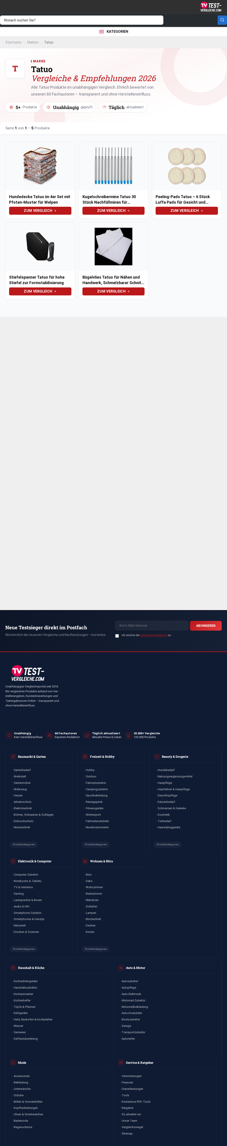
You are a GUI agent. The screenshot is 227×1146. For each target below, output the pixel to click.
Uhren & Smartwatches (28, 1114)
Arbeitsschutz (22, 802)
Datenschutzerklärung (153, 635)
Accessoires (22, 1076)
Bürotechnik (93, 919)
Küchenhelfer (22, 1000)
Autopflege (129, 987)
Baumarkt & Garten (32, 756)
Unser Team (129, 1120)
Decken (91, 925)
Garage (126, 1025)
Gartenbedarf (22, 770)
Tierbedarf (164, 821)
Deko (89, 881)
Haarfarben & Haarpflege (174, 789)
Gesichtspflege (167, 795)
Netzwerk (20, 925)
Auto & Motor (135, 968)
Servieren (20, 1032)
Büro (89, 874)
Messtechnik (22, 827)
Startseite (13, 42)
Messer (18, 1025)
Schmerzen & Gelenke (172, 808)
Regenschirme (23, 1127)
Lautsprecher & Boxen (28, 900)
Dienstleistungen (132, 1089)
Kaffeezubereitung (26, 1038)
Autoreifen (128, 1038)
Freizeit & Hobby (102, 756)
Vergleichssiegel (132, 1127)
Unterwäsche (22, 1089)
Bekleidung (21, 1082)
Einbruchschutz (23, 821)
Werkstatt (20, 776)
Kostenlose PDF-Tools (136, 1101)
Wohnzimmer (94, 887)
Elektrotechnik (23, 808)
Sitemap (127, 1133)
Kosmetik (164, 814)
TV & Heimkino (23, 887)
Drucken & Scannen (26, 932)
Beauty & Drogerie (175, 756)
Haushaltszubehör (25, 987)
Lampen (91, 913)
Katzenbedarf (166, 802)
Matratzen (92, 900)
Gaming (19, 893)
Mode (22, 1062)
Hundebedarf (166, 770)
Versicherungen (132, 1076)
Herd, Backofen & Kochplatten (33, 1019)
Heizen (18, 795)
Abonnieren (205, 626)
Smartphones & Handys (29, 919)
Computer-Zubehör (26, 874)
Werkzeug (20, 789)
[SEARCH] (222, 20)
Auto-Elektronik (131, 994)
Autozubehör (130, 981)
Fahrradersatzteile (97, 821)
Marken (33, 42)
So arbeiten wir (131, 1114)
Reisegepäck (94, 802)
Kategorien (117, 31)
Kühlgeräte (20, 1013)
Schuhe (18, 1095)
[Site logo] (211, 6)
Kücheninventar (23, 994)
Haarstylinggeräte (169, 827)
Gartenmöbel (22, 782)
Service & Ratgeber (139, 1062)
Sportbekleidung (97, 795)
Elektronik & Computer (34, 861)
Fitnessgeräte (94, 808)
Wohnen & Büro (101, 861)
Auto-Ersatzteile (132, 1013)
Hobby (90, 770)
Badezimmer (94, 893)
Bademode (21, 1120)
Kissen (90, 932)
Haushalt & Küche (31, 968)
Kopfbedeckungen (26, 1108)
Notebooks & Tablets (27, 881)
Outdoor (91, 776)
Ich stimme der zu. (147, 635)
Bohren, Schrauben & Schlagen (34, 814)
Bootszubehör (131, 1019)
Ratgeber (127, 1108)
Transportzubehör (133, 1032)
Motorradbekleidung (135, 1006)
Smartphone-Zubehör (27, 913)
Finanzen (127, 1082)
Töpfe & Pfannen (24, 1006)
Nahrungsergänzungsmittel (175, 776)
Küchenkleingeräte (25, 981)
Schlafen (91, 906)
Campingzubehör (97, 789)
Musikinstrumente (97, 827)
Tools (125, 1095)
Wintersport (93, 814)
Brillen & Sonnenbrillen (28, 1101)
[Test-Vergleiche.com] (27, 673)
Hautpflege (165, 782)
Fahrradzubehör (96, 782)
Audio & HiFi (21, 906)
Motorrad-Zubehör (133, 1000)
